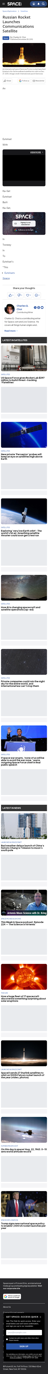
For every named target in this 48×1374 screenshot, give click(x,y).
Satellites (24, 11)
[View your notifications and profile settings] (38, 3)
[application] (24, 167)
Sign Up (24, 1346)
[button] (43, 4)
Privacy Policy (26, 1356)
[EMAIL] (42, 307)
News (6, 38)
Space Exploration (10, 11)
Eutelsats (9, 272)
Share (9, 81)
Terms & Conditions (16, 1357)
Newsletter (40, 81)
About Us (7, 1307)
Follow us (25, 81)
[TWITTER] (35, 307)
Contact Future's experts (13, 1312)
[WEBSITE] (38, 307)
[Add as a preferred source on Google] (12, 1296)
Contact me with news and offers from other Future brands (24, 1339)
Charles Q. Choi (19, 37)
